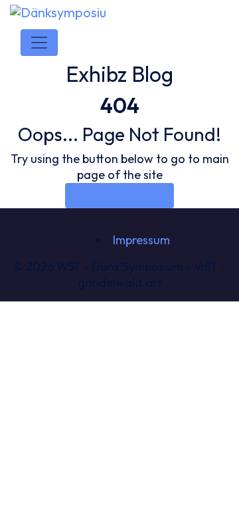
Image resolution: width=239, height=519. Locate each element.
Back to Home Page (119, 195)
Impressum (141, 240)
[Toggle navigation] (39, 42)
